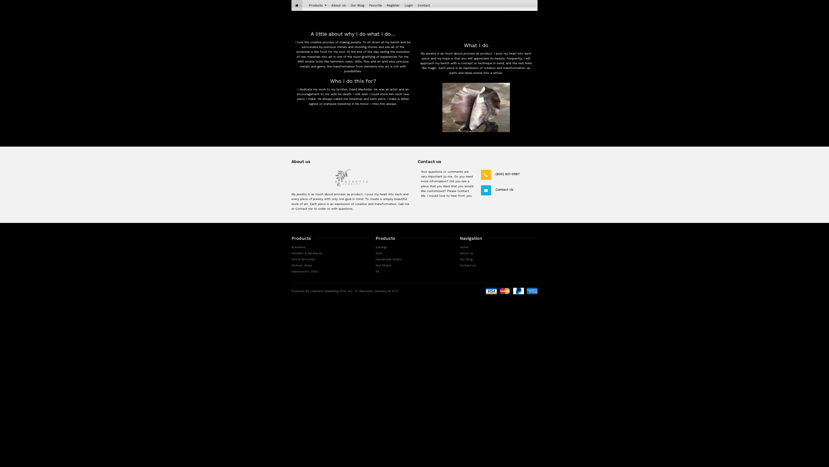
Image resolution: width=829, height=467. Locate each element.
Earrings (381, 247)
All (377, 271)
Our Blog (466, 259)
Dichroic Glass (301, 265)
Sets (379, 253)
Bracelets (298, 247)
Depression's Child (304, 271)
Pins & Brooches (303, 259)
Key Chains (383, 265)
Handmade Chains (389, 259)
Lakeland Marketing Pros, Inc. (331, 291)
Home (464, 247)
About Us (466, 253)
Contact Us (468, 265)
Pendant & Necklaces (306, 253)
